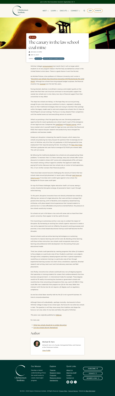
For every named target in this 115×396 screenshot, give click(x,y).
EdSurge (58, 315)
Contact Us (70, 378)
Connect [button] (74, 11)
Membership (54, 380)
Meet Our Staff (71, 373)
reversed (42, 84)
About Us (69, 370)
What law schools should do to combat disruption (50, 325)
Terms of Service (73, 391)
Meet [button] (45, 11)
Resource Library (55, 378)
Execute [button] (63, 11)
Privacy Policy (63, 391)
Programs (53, 375)
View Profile (46, 350)
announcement (48, 66)
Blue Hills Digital (90, 391)
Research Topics (55, 373)
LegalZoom (59, 124)
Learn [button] (53, 11)
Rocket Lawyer (71, 124)
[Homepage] (20, 11)
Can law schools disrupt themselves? (45, 327)
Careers (69, 375)
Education (38, 58)
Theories (52, 370)
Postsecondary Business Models (53, 58)
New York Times (76, 145)
